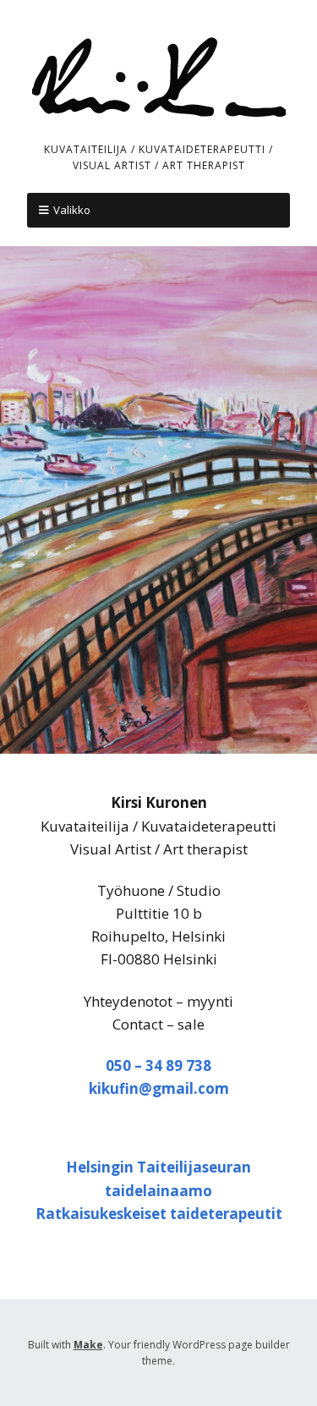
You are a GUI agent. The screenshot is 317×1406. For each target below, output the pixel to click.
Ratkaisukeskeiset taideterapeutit (159, 1213)
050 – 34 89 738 (158, 1065)
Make (88, 1344)
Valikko (71, 209)
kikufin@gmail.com (159, 1088)
